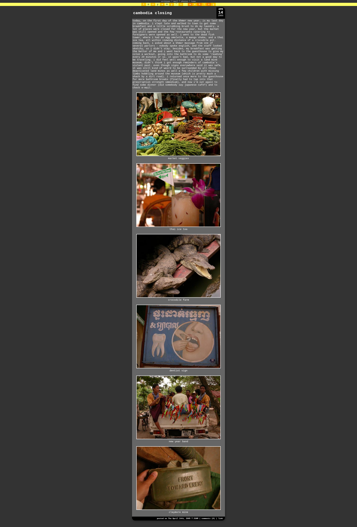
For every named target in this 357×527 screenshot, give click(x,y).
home (193, 1)
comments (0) (208, 519)
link (220, 519)
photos (184, 1)
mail (175, 1)
